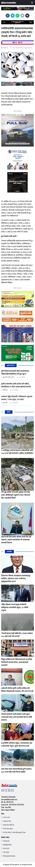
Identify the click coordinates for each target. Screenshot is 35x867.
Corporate (6, 841)
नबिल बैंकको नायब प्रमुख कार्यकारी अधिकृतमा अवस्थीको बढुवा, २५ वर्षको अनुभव (14, 607)
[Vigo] (17, 131)
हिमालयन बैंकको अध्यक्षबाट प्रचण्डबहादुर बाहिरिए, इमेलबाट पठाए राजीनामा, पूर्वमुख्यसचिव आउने (15, 578)
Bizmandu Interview (9, 856)
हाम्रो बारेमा (6, 817)
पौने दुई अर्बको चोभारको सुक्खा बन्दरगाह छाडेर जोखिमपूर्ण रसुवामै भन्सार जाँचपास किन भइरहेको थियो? (15, 495)
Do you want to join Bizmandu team (14, 832)
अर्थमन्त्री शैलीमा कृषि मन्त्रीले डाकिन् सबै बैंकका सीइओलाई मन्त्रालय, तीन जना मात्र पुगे (17, 690)
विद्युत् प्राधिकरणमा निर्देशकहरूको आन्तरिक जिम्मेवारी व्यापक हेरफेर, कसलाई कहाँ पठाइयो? (16, 662)
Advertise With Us (8, 825)
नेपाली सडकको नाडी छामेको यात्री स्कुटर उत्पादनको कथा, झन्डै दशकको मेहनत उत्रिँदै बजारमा (16, 717)
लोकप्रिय (9, 551)
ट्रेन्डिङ (8, 412)
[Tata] (17, 183)
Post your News (8, 828)
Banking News (7, 844)
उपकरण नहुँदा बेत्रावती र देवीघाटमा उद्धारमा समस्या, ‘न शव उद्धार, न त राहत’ (16, 398)
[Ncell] (17, 22)
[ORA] (17, 84)
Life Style (6, 852)
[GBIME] (17, 160)
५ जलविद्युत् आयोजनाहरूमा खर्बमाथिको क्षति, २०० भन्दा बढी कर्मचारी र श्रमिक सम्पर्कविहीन (17, 452)
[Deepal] (17, 8)
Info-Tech (6, 848)
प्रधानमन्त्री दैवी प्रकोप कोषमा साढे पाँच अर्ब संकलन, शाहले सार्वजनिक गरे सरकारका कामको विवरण (16, 539)
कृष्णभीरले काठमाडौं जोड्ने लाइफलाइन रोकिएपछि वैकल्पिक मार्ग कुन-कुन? (15, 372)
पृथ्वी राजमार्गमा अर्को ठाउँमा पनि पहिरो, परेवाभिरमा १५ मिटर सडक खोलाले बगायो (16, 385)
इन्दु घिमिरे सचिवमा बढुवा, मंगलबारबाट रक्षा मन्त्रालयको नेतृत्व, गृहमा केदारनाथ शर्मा (16, 744)
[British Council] (17, 42)
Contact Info (7, 821)
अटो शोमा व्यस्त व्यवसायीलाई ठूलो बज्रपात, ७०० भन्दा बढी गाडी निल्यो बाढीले (16, 770)
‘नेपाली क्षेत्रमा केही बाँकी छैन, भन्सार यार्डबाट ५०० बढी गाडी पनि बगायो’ (17, 635)
